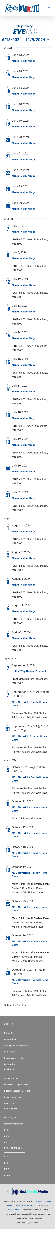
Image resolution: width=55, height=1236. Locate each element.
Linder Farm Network (13, 1124)
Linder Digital (10, 1117)
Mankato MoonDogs (24, 60)
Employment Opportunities (16, 1085)
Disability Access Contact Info (17, 1091)
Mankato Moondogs (23, 231)
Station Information (12, 1097)
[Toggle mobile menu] (49, 8)
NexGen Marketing (14, 1210)
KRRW (7, 1175)
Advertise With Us (11, 1078)
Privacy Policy (10, 1033)
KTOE (6, 1130)
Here (26, 1005)
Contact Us (9, 1103)
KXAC (6, 1157)
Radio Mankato (39, 1201)
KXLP (6, 1169)
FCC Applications (11, 1064)
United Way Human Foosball (29, 671)
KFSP (6, 1163)
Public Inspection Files (14, 1058)
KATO (6, 1142)
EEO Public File (10, 1039)
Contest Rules (10, 1052)
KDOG (7, 1136)
